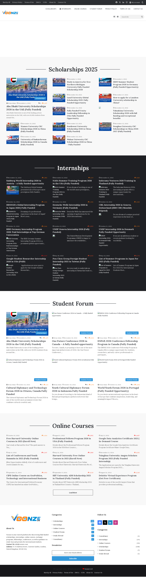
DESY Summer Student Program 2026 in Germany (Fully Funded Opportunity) (125, 84)
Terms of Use (29, 2)
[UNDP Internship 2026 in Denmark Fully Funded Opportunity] (105, 241)
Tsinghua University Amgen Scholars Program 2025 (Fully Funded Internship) (118, 458)
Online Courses (80, 9)
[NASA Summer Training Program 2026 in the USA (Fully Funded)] (59, 192)
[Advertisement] (73, 39)
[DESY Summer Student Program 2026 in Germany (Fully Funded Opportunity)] (105, 82)
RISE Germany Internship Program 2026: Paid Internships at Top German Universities (25, 232)
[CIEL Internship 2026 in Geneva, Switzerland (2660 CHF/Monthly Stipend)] (100, 214)
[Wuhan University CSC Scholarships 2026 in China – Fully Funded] (59, 139)
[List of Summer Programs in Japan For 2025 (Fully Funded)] (105, 269)
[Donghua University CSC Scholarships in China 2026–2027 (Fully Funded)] (105, 126)
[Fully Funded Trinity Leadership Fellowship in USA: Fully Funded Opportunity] (59, 111)
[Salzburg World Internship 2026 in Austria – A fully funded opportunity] (12, 190)
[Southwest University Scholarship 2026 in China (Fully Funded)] (59, 126)
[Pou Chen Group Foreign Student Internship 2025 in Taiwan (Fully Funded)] (59, 274)
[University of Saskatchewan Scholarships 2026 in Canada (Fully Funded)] (12, 139)
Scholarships (51, 9)
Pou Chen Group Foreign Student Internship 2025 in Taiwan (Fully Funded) (70, 261)
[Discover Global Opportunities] (11, 13)
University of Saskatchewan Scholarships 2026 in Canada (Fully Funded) (34, 142)
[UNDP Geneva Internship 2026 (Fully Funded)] (54, 236)
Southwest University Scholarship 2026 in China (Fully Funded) (79, 129)
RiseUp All (6, 2)
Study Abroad (58, 536)
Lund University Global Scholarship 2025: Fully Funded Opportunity (78, 100)
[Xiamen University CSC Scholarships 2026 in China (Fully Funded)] (12, 126)
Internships (66, 9)
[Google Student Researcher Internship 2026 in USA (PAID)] (12, 270)
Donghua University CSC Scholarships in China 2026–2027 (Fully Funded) (126, 129)
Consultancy (57, 539)
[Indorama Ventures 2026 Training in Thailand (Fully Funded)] (105, 192)
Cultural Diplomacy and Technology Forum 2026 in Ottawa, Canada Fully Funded (26, 391)
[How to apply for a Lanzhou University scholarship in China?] (105, 98)
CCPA (45, 2)
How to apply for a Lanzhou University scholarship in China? (125, 100)
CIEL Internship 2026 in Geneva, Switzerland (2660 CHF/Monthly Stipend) (115, 208)
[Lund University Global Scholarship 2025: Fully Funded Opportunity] (59, 98)
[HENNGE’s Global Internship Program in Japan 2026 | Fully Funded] (12, 216)
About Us (52, 2)
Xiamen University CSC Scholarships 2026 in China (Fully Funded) (33, 129)
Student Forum (96, 9)
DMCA (38, 2)
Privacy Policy (17, 2)
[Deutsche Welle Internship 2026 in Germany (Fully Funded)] (59, 215)
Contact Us (62, 2)
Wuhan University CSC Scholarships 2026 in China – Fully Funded (79, 142)
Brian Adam (12, 103)
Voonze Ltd (88, 569)
